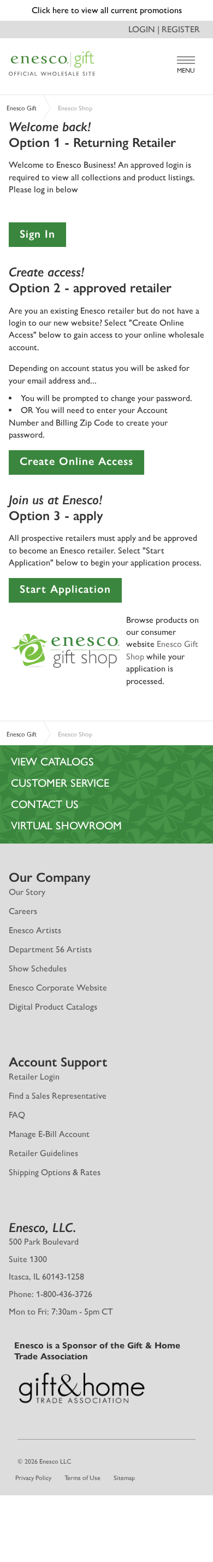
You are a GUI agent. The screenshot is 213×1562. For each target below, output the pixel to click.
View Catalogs (52, 761)
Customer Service (60, 782)
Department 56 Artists (50, 949)
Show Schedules (38, 968)
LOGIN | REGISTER (164, 29)
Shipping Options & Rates (54, 1172)
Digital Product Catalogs (53, 1006)
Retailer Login (34, 1076)
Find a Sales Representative (57, 1096)
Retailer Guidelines (43, 1153)
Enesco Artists (35, 930)
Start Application (65, 589)
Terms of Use (82, 1478)
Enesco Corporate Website (58, 987)
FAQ (17, 1115)
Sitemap (124, 1478)
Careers (23, 911)
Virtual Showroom (66, 825)
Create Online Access (76, 461)
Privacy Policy (33, 1478)
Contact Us (45, 804)
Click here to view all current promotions (107, 10)
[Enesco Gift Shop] (66, 649)
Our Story (27, 892)
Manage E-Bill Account (49, 1134)
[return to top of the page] (106, 1504)
